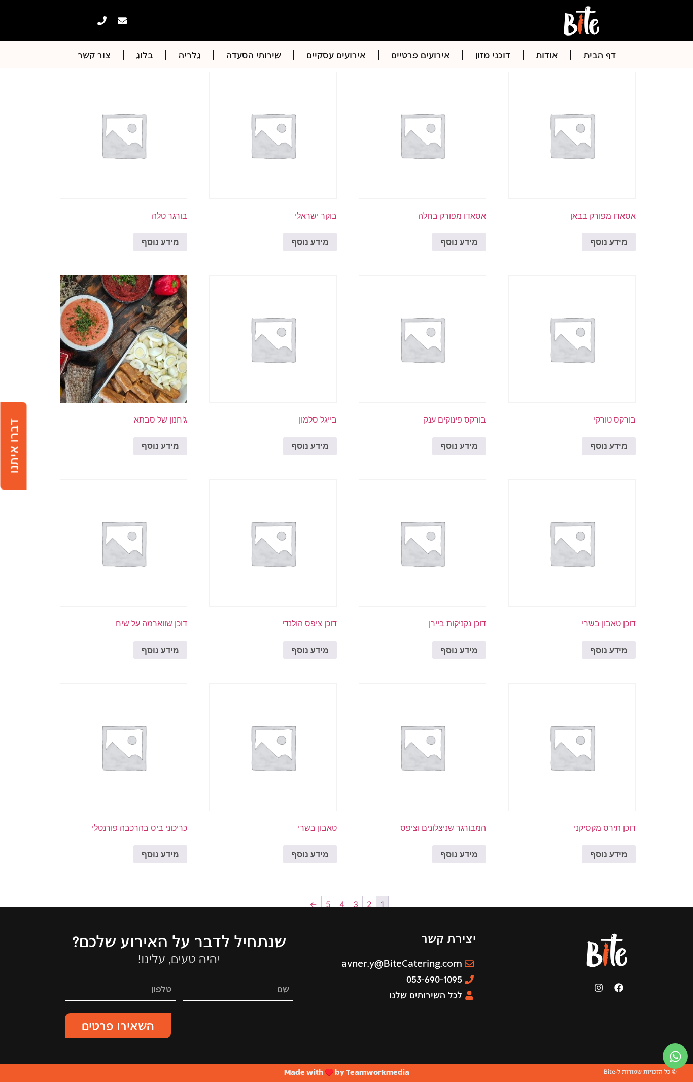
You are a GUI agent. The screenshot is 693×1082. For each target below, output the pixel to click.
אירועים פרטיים (420, 54)
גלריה (190, 54)
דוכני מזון (492, 54)
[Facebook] (619, 988)
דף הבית (599, 54)
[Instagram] (599, 988)
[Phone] (102, 21)
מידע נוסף (609, 242)
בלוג (144, 54)
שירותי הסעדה (253, 54)
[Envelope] (122, 21)
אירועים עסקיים (336, 54)
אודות (547, 54)
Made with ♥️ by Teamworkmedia (346, 1072)
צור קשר (94, 54)
